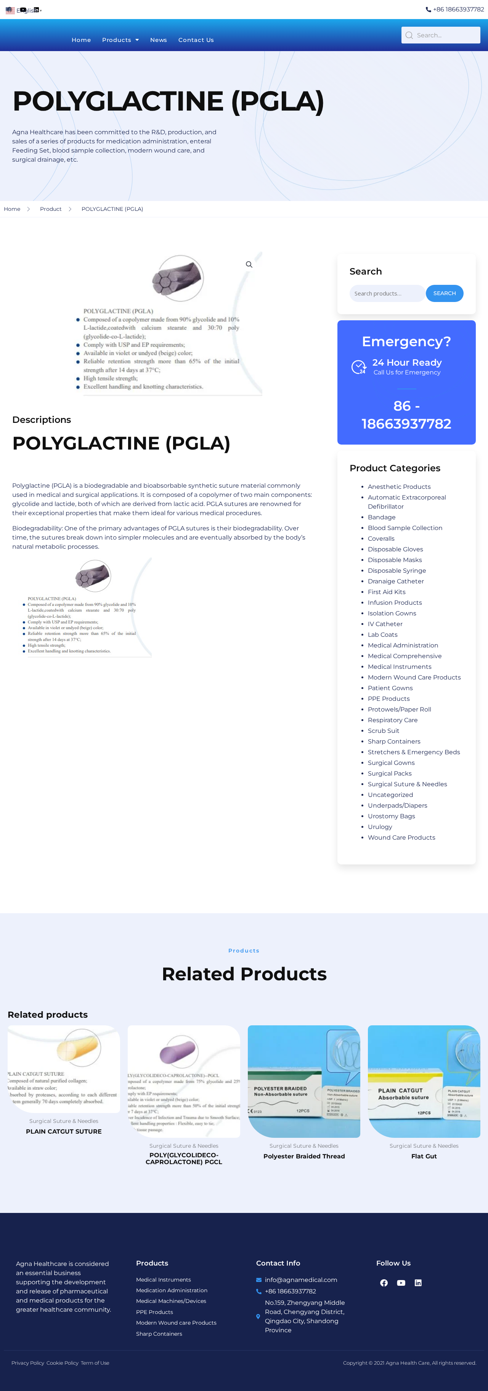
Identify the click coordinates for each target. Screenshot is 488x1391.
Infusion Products (395, 602)
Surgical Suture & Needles (407, 784)
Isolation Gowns (392, 613)
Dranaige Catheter (396, 581)
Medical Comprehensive (405, 656)
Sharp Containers (394, 741)
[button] (249, 264)
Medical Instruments (400, 666)
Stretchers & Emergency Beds (414, 752)
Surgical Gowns (391, 762)
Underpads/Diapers (397, 805)
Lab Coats (383, 634)
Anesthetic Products (399, 486)
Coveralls (381, 538)
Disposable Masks (395, 560)
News (159, 39)
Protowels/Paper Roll (399, 709)
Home (81, 39)
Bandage (382, 517)
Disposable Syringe (397, 570)
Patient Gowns (390, 688)
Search (444, 293)
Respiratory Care (393, 720)
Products (117, 39)
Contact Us (196, 39)
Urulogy (380, 826)
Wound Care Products (401, 837)
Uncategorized (390, 794)
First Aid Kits (387, 592)
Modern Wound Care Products (414, 677)
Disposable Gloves (395, 549)
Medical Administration (403, 645)
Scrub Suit (384, 730)
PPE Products (389, 698)
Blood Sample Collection (405, 528)
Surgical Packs (390, 773)
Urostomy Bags (391, 816)
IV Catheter (385, 624)
